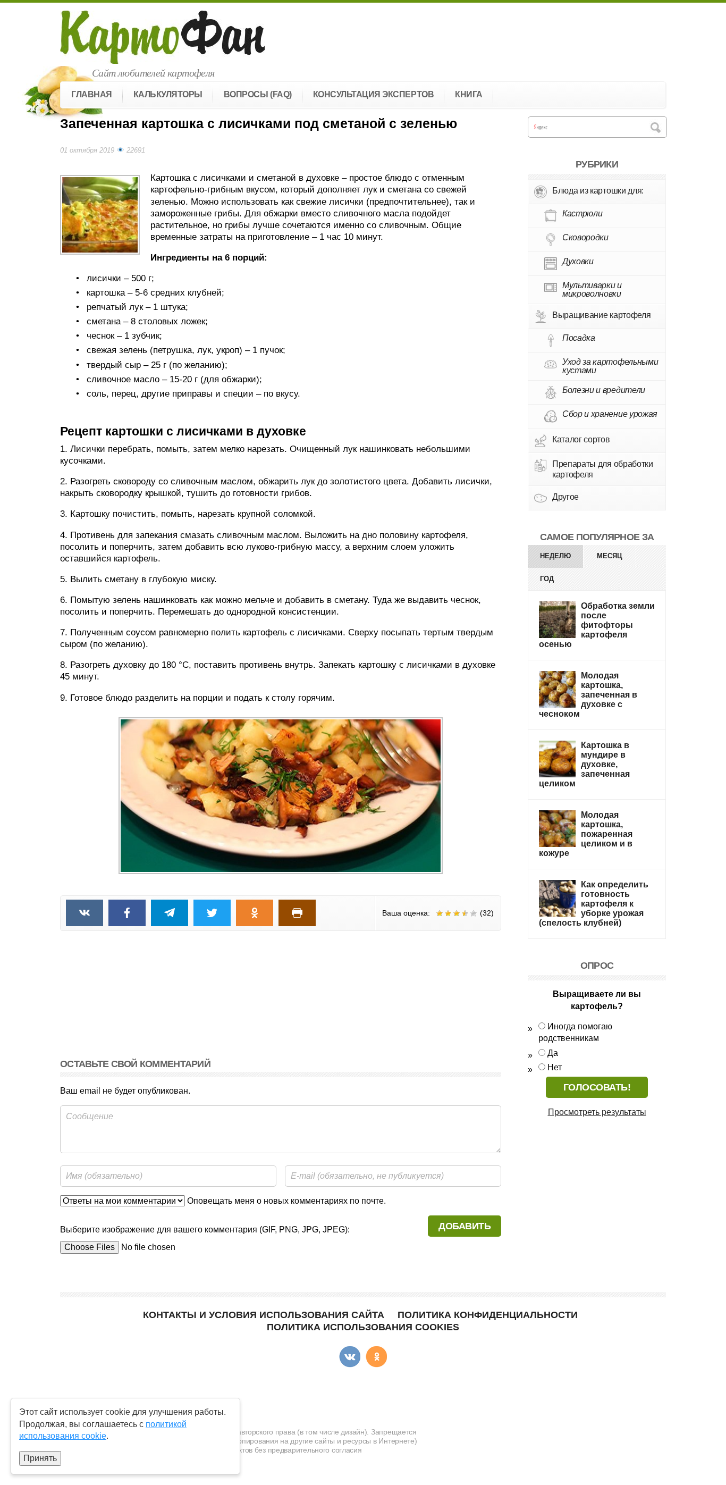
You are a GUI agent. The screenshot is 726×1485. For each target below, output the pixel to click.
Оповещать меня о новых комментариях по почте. (285, 1200)
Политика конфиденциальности (488, 1315)
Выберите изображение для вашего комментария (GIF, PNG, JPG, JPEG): (205, 1229)
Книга (469, 94)
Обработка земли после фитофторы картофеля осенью (597, 625)
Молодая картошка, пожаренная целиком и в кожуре (585, 834)
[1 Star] (439, 913)
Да (552, 1053)
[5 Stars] (473, 913)
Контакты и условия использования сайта (263, 1315)
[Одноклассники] (376, 1356)
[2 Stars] (448, 913)
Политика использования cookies (363, 1327)
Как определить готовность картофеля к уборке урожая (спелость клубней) (593, 903)
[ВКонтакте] (349, 1356)
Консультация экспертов (373, 94)
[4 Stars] (465, 913)
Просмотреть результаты (597, 1112)
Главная (91, 94)
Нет (554, 1067)
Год (547, 579)
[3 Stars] (456, 913)
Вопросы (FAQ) (258, 94)
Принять (40, 1458)
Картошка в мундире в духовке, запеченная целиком (584, 764)
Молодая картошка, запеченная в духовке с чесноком (588, 694)
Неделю (555, 556)
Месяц (609, 556)
